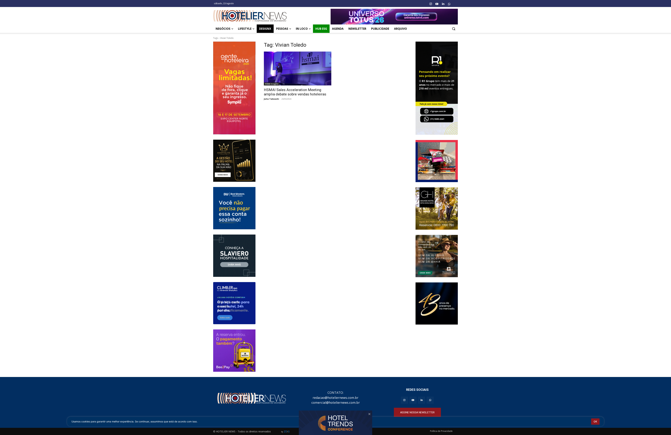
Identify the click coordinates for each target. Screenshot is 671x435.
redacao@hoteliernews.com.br (335, 398)
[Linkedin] (443, 4)
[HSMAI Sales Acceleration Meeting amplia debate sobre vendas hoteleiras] (297, 68)
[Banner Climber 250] (234, 303)
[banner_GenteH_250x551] (234, 88)
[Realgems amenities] (437, 303)
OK (595, 421)
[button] (453, 28)
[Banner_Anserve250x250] (437, 161)
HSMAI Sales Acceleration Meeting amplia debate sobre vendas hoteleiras (295, 92)
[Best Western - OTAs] (234, 208)
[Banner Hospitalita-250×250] (234, 161)
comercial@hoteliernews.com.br (335, 402)
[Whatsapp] (449, 4)
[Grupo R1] (437, 88)
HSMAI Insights (272, 84)
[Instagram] (430, 4)
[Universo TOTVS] (394, 16)
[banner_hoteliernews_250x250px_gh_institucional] (437, 208)
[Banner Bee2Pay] (234, 350)
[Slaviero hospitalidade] (234, 256)
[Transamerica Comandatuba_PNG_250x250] (437, 256)
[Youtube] (436, 4)
